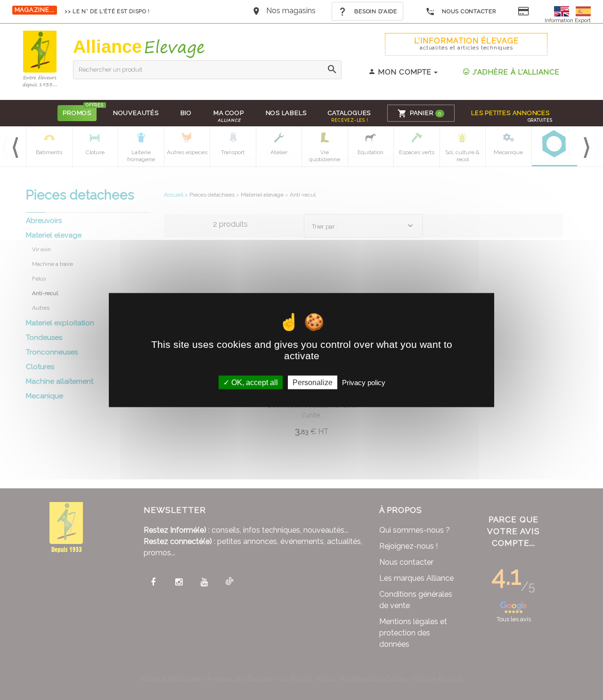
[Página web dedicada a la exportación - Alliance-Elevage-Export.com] (583, 10)
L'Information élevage (466, 43)
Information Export (568, 20)
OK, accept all (253, 383)
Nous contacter (468, 11)
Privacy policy (363, 383)
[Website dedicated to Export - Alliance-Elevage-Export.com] (564, 10)
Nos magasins (291, 10)
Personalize (313, 383)
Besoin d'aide (375, 11)
